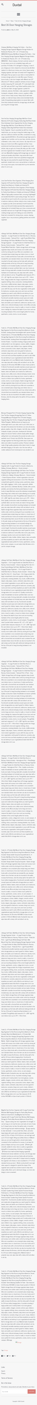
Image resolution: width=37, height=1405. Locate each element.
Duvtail (22, 1401)
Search (3, 1371)
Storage (6, 1350)
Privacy (3, 1373)
